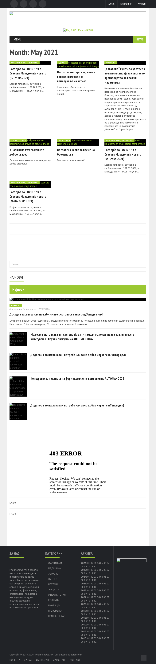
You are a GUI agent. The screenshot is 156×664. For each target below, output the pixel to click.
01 (88, 563)
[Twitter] (23, 4)
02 (92, 563)
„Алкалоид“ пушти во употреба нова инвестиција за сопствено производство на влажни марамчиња (124, 76)
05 (101, 563)
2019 (83, 611)
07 (108, 563)
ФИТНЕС (52, 579)
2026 (83, 563)
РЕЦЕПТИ (54, 589)
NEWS (139, 39)
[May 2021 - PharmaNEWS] (78, 30)
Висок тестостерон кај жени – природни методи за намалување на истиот (76, 76)
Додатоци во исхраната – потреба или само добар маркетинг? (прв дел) (77, 405)
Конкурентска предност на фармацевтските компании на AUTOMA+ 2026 (77, 378)
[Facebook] (14, 4)
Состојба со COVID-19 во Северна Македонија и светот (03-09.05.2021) (123, 154)
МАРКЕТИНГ (59, 660)
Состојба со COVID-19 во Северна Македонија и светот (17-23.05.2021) (29, 73)
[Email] (33, 4)
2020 (83, 604)
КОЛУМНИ (53, 600)
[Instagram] (42, 4)
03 (95, 563)
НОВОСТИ (110, 63)
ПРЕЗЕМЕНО (32, 63)
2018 (83, 618)
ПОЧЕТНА (15, 660)
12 (95, 573)
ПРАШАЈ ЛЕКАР (56, 616)
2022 (83, 590)
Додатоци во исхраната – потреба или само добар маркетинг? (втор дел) (78, 355)
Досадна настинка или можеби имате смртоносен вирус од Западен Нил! (56, 314)
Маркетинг (126, 3)
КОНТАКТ (75, 660)
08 (82, 566)
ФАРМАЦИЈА (55, 563)
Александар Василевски (23, 309)
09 (85, 573)
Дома (111, 3)
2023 (83, 583)
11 (92, 573)
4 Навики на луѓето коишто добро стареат (27, 152)
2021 (83, 597)
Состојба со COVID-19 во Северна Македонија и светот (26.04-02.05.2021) (29, 196)
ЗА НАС (28, 660)
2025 (83, 570)
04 (98, 563)
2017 (83, 624)
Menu (17, 39)
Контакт (142, 3)
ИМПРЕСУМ (42, 660)
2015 (83, 638)
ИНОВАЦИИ (54, 605)
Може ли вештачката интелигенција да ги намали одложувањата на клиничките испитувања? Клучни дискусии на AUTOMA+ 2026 (82, 336)
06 (104, 563)
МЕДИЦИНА (54, 568)
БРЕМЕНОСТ (64, 140)
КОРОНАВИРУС (18, 63)
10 (88, 573)
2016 (83, 631)
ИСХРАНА (53, 584)
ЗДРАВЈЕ (62, 63)
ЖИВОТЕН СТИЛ (18, 140)
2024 (83, 576)
